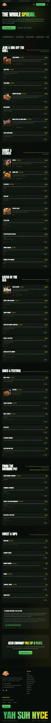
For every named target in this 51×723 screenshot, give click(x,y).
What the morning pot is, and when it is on (39, 469)
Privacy (38, 720)
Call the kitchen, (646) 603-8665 (13, 625)
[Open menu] (47, 4)
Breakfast (29, 687)
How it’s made (19, 64)
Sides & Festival (40, 37)
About (28, 691)
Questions (29, 689)
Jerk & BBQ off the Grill (8, 37)
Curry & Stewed (19, 37)
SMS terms (34, 720)
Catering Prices (30, 677)
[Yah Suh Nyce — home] (4, 4)
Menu (28, 673)
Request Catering (31, 681)
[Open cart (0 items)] (34, 4)
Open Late (29, 685)
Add (45, 64)
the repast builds (16, 621)
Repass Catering (30, 679)
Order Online (29, 675)
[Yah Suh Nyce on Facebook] (48, 1)
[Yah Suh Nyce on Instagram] (46, 1)
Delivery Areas (30, 683)
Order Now (6, 706)
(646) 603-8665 (42, 1)
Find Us (28, 693)
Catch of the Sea (30, 37)
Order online (9, 27)
